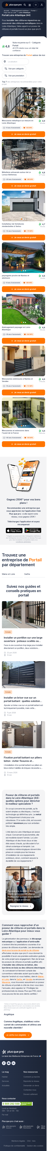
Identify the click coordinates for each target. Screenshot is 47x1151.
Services (5, 1081)
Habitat (4, 1077)
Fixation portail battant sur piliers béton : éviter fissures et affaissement (23, 761)
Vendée (29, 979)
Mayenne (6, 982)
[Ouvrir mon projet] (35, 4)
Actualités (6, 1085)
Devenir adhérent (30, 1094)
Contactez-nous (30, 1090)
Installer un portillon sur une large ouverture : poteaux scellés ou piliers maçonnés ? (23, 641)
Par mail (5, 1115)
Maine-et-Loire (8, 574)
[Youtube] (9, 1063)
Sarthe (27, 574)
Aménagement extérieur (20, 10)
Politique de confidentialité (14, 1146)
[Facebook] (4, 1063)
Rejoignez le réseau (19, 906)
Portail (33, 10)
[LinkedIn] (13, 1063)
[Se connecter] (41, 4)
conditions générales (23, 542)
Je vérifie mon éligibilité (16, 1035)
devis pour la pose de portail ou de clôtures (20, 950)
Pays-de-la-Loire (10, 12)
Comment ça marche (32, 1077)
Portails (8, 632)
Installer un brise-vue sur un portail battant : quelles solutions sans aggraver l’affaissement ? (22, 701)
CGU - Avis (31, 1141)
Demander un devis (31, 1085)
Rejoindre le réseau (31, 1081)
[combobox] (16, 62)
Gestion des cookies (35, 1146)
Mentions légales (18, 1141)
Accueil (6, 10)
